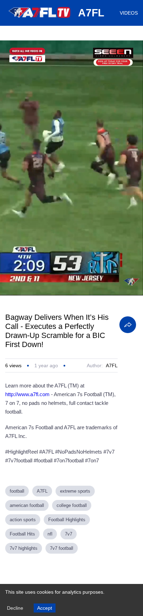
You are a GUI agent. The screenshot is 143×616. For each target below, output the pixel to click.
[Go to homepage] (40, 20)
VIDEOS (129, 13)
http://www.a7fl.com (27, 394)
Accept (44, 608)
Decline (15, 608)
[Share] (127, 324)
